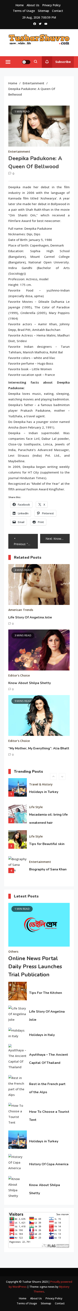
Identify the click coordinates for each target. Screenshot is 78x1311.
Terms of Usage (24, 11)
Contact (57, 11)
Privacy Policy (51, 5)
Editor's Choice (19, 675)
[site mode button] (26, 62)
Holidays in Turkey (43, 792)
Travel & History (41, 784)
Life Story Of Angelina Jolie (30, 617)
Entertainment (19, 151)
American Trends (20, 610)
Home (19, 5)
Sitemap (43, 11)
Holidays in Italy (42, 1035)
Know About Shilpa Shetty (29, 683)
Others (13, 951)
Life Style (36, 807)
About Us (33, 5)
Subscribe (63, 62)
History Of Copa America (48, 1164)
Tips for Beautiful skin (46, 844)
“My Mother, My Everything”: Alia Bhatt (38, 748)
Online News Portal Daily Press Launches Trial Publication (35, 966)
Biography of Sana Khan (48, 869)
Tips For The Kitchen (45, 993)
